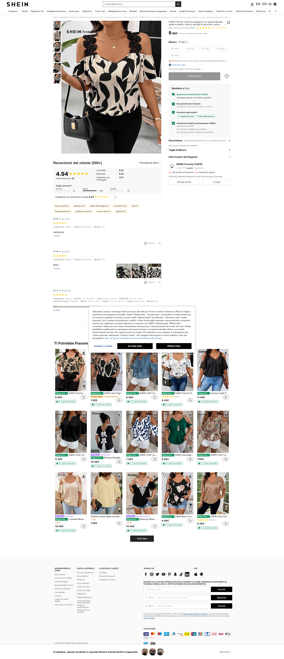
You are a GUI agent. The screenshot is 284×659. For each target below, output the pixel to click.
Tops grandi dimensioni (113, 17)
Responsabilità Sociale (64, 585)
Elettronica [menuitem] (261, 11)
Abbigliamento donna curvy (90, 17)
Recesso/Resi (82, 576)
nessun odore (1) (103, 211)
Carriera (58, 596)
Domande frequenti (107, 576)
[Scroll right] (275, 11)
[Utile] (145, 243)
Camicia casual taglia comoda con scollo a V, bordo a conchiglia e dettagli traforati (106, 516)
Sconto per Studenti (63, 589)
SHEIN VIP (81, 594)
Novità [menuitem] (25, 11)
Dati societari (60, 575)
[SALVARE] (227, 76)
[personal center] (252, 4)
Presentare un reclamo (64, 605)
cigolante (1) (121, 211)
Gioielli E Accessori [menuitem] (187, 11)
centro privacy (149, 618)
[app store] (196, 576)
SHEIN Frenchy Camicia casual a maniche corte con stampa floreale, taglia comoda (71, 393)
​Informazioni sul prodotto (83, 611)
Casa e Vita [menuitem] (100, 11)
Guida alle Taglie (84, 590)
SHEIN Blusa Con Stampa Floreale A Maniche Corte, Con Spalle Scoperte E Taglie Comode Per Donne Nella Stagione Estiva (177, 516)
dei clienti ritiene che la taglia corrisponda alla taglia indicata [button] (198, 61)
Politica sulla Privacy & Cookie (194, 614)
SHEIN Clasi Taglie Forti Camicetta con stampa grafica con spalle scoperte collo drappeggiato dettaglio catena (106, 393)
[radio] (175, 48)
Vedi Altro (142, 538)
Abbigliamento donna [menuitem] (56, 11)
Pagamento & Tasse (107, 580)
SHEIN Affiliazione (84, 597)
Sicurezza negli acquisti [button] (187, 112)
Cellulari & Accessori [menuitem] (244, 11)
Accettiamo (149, 629)
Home (55, 17)
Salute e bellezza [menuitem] (205, 11)
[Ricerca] (178, 4)
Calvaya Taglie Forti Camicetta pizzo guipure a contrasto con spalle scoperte (213, 393)
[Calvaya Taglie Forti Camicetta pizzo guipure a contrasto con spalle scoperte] (213, 370)
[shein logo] (17, 4)
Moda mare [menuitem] (74, 11)
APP (195, 569)
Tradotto (56, 236)
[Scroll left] (272, 11)
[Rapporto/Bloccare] (159, 243)
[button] (270, 4)
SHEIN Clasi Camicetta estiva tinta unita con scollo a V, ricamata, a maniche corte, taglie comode (213, 516)
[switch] (114, 196)
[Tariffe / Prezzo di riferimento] (178, 34)
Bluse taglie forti (131, 17)
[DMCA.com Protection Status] (152, 643)
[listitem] (71, 377)
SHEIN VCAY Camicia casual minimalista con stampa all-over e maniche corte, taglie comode (142, 393)
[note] (65, 401)
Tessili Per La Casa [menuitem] (224, 11)
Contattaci (103, 573)
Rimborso (81, 580)
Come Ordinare (83, 583)
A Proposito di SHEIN (63, 578)
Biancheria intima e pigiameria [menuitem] (153, 11)
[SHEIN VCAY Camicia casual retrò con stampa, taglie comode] (213, 432)
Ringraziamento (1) (63, 211)
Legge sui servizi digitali (61, 600)
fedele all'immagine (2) (99, 206)
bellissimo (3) (79, 206)
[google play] (201, 576)
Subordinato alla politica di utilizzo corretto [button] (194, 106)
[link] (257, 4)
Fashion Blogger (61, 582)
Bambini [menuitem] (133, 11)
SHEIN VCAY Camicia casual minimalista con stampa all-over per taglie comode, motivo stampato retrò (142, 455)
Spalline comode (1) (84, 211)
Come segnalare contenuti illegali (83, 602)
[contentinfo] (187, 635)
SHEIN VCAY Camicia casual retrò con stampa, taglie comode (213, 455)
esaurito (194, 76)
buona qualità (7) (62, 206)
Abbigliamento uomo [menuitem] (117, 11)
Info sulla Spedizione (85, 573)
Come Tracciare (83, 587)
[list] (167, 574)
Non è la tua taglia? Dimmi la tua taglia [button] (185, 69)
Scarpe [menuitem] (173, 11)
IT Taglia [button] (181, 42)
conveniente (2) (120, 206)
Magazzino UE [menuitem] (37, 11)
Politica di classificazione (83, 606)
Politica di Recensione (63, 178)
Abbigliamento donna (68, 17)
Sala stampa (60, 592)
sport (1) (135, 206)
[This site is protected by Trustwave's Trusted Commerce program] (145, 643)
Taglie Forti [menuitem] (87, 11)
